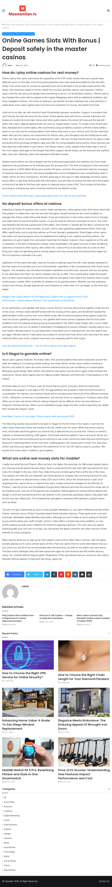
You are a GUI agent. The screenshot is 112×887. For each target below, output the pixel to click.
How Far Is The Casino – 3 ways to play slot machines (56, 617)
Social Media (10, 861)
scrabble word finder (41, 881)
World (6, 856)
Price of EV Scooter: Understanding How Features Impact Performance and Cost (84, 774)
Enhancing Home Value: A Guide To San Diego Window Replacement (26, 724)
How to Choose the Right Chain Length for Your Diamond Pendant (83, 677)
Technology (9, 852)
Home (7, 24)
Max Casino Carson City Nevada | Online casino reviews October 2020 (93, 618)
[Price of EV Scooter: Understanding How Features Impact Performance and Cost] (84, 752)
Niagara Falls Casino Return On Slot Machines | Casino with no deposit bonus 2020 (45, 296)
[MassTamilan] (23, 10)
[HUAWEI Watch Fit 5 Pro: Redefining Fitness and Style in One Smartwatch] (28, 752)
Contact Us (104, 881)
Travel (7, 865)
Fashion (7, 829)
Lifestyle (8, 838)
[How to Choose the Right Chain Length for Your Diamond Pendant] (84, 655)
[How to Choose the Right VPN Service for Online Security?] (28, 655)
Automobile (9, 802)
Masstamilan (10, 870)
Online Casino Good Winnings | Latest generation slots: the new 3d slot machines (44, 195)
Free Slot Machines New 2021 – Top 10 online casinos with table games (39, 345)
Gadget (7, 834)
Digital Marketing (12, 815)
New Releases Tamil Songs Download (29, 24)
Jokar (9, 65)
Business (8, 806)
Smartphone (9, 847)
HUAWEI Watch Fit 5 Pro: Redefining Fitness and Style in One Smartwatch (28, 774)
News (6, 843)
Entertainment (10, 824)
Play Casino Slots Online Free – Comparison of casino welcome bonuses (18, 618)
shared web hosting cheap (47, 881)
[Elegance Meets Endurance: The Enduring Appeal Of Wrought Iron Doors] (84, 702)
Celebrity (8, 811)
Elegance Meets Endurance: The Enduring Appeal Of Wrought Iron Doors (82, 724)
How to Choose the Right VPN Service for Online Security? (24, 675)
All (5, 797)
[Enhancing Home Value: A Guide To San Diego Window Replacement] (28, 702)
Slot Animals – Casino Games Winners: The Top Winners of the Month (38, 300)
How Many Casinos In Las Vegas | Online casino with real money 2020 (38, 416)
